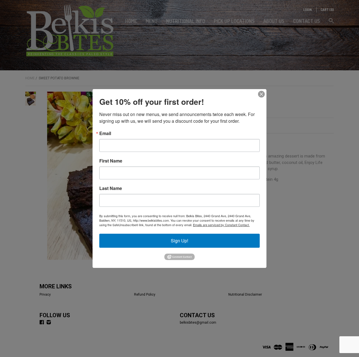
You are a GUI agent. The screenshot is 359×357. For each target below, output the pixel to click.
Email (105, 133)
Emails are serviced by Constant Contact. (221, 224)
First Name (110, 161)
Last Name (110, 188)
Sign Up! (179, 240)
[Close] (261, 94)
